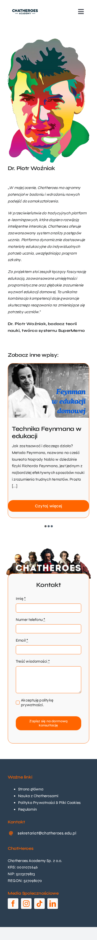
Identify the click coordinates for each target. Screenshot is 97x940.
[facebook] (13, 903)
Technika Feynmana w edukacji (46, 432)
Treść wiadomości (33, 661)
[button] (45, 526)
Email (22, 640)
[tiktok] (39, 903)
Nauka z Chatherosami (38, 796)
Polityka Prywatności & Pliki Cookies (49, 802)
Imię (21, 598)
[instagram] (26, 903)
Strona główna (30, 789)
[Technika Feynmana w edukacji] (48, 365)
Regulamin (27, 809)
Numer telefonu (30, 619)
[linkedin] (52, 903)
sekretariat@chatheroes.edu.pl (47, 833)
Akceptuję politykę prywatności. (37, 702)
